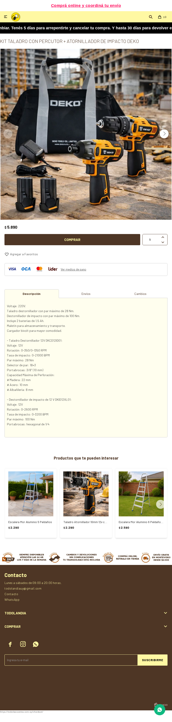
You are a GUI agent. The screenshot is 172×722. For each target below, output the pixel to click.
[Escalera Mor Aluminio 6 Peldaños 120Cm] (141, 493)
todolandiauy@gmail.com (22, 588)
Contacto (11, 594)
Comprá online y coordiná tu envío (86, 5)
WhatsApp (11, 599)
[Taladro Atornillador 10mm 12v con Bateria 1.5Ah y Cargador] (85, 493)
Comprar (72, 239)
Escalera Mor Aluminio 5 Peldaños (30, 522)
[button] (164, 133)
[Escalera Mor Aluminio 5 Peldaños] (30, 493)
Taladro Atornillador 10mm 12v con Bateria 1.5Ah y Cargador (85, 522)
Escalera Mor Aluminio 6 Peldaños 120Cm (141, 522)
